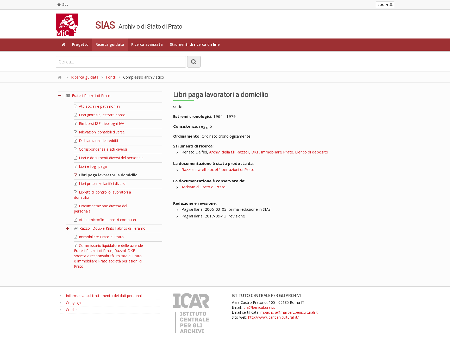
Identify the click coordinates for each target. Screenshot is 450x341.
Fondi (111, 77)
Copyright (73, 302)
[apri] (68, 228)
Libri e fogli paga (92, 166)
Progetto (80, 44)
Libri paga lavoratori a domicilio (108, 174)
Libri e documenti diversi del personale (110, 157)
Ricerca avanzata (147, 44)
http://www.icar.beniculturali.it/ (273, 317)
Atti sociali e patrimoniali (99, 106)
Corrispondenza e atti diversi (102, 149)
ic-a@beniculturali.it (259, 307)
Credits (71, 309)
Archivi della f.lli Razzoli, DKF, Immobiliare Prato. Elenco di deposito (268, 152)
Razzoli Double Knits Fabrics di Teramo (112, 228)
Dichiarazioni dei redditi (98, 140)
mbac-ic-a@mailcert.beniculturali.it (289, 312)
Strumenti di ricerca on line (195, 44)
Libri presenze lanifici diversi (102, 183)
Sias (65, 4)
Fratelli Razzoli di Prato (90, 95)
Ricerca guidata (110, 44)
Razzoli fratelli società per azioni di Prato (218, 169)
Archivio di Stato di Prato (204, 186)
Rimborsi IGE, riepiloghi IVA (101, 123)
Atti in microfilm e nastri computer (107, 219)
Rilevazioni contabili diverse (101, 132)
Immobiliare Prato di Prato (101, 236)
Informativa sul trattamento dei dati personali (103, 295)
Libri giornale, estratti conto (102, 114)
